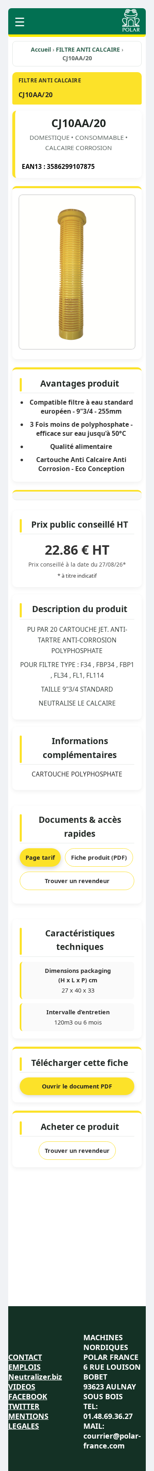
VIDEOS (21, 1386)
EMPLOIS (24, 1367)
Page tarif (40, 857)
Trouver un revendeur (77, 881)
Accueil (41, 49)
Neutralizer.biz (35, 1377)
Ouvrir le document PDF (77, 1086)
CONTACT (25, 1357)
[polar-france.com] (131, 29)
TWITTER (23, 1406)
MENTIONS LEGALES (28, 1421)
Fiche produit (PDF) (99, 857)
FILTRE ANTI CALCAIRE (89, 49)
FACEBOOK (27, 1396)
